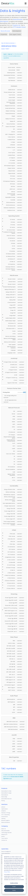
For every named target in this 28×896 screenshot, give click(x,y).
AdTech (3, 807)
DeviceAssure (4, 795)
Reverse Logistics (5, 820)
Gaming (3, 818)
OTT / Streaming (5, 814)
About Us (3, 828)
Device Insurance (5, 822)
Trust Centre (4, 838)
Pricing (3, 800)
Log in (4, 54)
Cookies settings (14, 883)
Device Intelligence (6, 851)
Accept (14, 886)
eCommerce (4, 816)
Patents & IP (4, 834)
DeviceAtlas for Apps (6, 793)
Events (3, 836)
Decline (14, 890)
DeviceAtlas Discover (6, 798)
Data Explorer (4, 21)
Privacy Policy (7, 871)
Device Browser (17, 19)
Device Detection (5, 853)
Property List (16, 25)
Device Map (4, 796)
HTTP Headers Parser (19, 27)
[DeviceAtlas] (7, 4)
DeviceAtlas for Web (6, 791)
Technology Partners (6, 832)
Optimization (4, 809)
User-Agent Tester (15, 34)
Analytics (3, 811)
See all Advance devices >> (8, 43)
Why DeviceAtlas (5, 830)
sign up (10, 54)
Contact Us (4, 840)
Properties (4, 34)
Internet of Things (5, 812)
